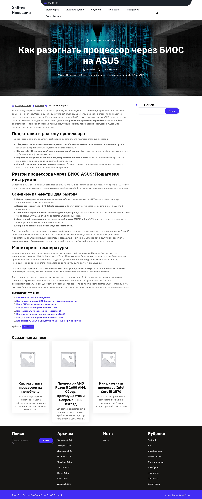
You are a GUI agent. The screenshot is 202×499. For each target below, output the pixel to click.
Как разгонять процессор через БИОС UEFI (39, 317)
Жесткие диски (75, 10)
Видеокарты (53, 10)
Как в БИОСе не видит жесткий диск (36, 304)
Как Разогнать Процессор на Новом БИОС (38, 310)
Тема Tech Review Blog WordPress (29, 495)
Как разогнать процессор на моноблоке (30, 387)
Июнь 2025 (63, 472)
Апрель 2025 (64, 483)
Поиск (149, 104)
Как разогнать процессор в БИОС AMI (36, 307)
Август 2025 (63, 467)
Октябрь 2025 (64, 461)
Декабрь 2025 (64, 450)
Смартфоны (52, 16)
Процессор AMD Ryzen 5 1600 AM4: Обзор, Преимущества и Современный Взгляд (70, 393)
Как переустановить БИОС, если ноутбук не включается (46, 301)
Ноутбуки (96, 10)
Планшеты (114, 10)
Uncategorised (155, 450)
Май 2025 (62, 478)
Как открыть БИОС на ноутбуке (33, 297)
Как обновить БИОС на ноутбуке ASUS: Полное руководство (48, 320)
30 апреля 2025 (23, 105)
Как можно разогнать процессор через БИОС (40, 314)
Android (152, 439)
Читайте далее (29, 359)
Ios (149, 445)
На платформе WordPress (177, 495)
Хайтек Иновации (21, 10)
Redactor (39, 105)
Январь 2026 (64, 445)
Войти (106, 439)
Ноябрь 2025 (64, 456)
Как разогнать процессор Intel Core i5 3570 (111, 387)
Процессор (133, 10)
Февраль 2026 (65, 439)
